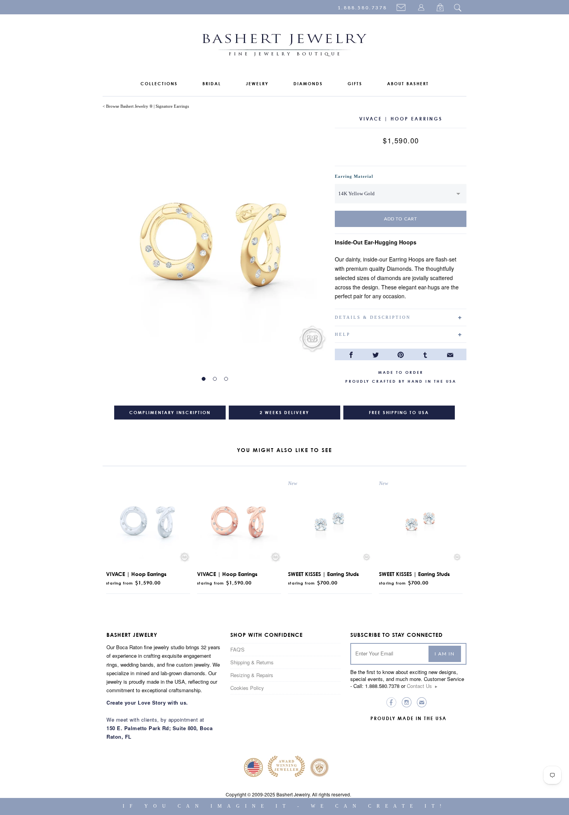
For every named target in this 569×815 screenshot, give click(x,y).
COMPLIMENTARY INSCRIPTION (170, 412)
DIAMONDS (308, 83)
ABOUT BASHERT (408, 83)
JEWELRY (257, 83)
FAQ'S (237, 649)
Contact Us (422, 685)
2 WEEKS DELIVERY (284, 412)
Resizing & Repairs (251, 675)
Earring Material (354, 176)
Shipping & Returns (252, 662)
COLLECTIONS (159, 83)
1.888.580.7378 (362, 7)
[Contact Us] (402, 8)
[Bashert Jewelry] (284, 46)
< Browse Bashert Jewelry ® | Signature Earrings (146, 106)
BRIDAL (211, 83)
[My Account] (422, 8)
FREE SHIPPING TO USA (399, 412)
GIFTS (355, 83)
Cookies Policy (247, 687)
